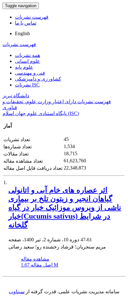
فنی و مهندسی (30, 73)
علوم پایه (24, 67)
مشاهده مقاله (35, 259)
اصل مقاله (39, 264)
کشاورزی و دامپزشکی (38, 78)
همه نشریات (27, 55)
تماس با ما (25, 23)
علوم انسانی (27, 61)
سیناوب (17, 291)
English (22, 33)
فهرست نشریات (31, 17)
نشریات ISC (27, 84)
